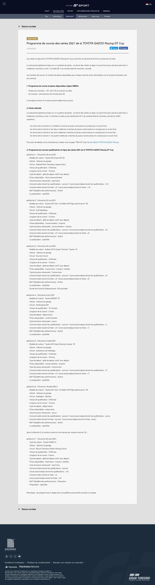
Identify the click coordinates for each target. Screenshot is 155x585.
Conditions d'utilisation (14, 562)
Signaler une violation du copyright (68, 562)
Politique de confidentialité (38, 562)
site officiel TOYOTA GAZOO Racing (104, 142)
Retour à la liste (29, 26)
